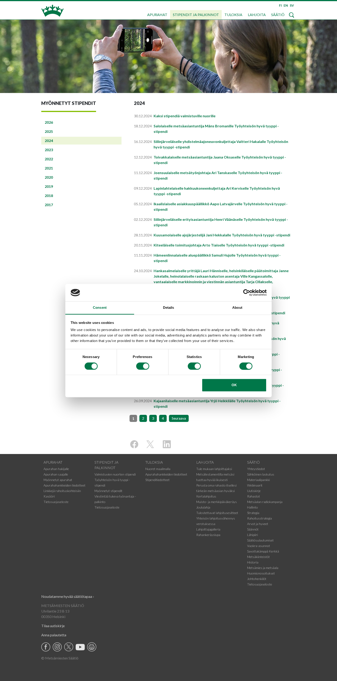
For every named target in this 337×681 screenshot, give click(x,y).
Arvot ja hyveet (257, 524)
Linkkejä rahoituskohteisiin (62, 491)
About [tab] (237, 308)
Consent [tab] (100, 308)
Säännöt (253, 529)
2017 (49, 204)
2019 (49, 186)
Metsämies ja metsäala (262, 568)
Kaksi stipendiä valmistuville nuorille (184, 116)
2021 (49, 168)
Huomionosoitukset (261, 573)
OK (234, 385)
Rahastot (253, 496)
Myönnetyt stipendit (108, 491)
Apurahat (157, 14)
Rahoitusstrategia (259, 518)
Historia (252, 562)
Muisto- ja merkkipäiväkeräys (216, 502)
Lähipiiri (252, 535)
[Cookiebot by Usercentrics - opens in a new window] (247, 292)
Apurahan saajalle (56, 474)
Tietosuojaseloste (56, 502)
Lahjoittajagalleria (208, 529)
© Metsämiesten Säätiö (59, 658)
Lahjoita (257, 14)
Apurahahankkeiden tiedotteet (65, 485)
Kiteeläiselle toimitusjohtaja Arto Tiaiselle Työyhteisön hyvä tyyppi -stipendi (219, 245)
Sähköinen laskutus (260, 474)
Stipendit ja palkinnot (196, 14)
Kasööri (49, 496)
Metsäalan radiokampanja (264, 502)
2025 (49, 131)
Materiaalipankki (258, 480)
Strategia (253, 513)
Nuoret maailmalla (157, 469)
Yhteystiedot (256, 469)
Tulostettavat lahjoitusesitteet (217, 513)
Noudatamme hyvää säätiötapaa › (67, 596)
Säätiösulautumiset (260, 540)
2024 (49, 140)
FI (280, 5)
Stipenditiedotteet (157, 480)
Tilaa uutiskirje (53, 626)
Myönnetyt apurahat (58, 480)
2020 (49, 177)
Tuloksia (233, 14)
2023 (49, 150)
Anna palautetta (53, 635)
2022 (49, 159)
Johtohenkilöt (256, 579)
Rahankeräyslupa (208, 535)
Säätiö (278, 14)
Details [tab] (168, 308)
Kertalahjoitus (206, 496)
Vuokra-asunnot (258, 546)
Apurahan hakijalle (56, 469)
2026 (49, 122)
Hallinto (252, 507)
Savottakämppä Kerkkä (263, 551)
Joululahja (203, 507)
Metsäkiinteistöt (258, 557)
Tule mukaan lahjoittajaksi (214, 469)
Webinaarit (254, 485)
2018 (49, 195)
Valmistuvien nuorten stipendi (115, 474)
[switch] (142, 366)
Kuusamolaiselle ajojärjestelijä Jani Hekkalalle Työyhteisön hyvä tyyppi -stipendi (222, 235)
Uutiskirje (254, 491)
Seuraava (179, 418)
